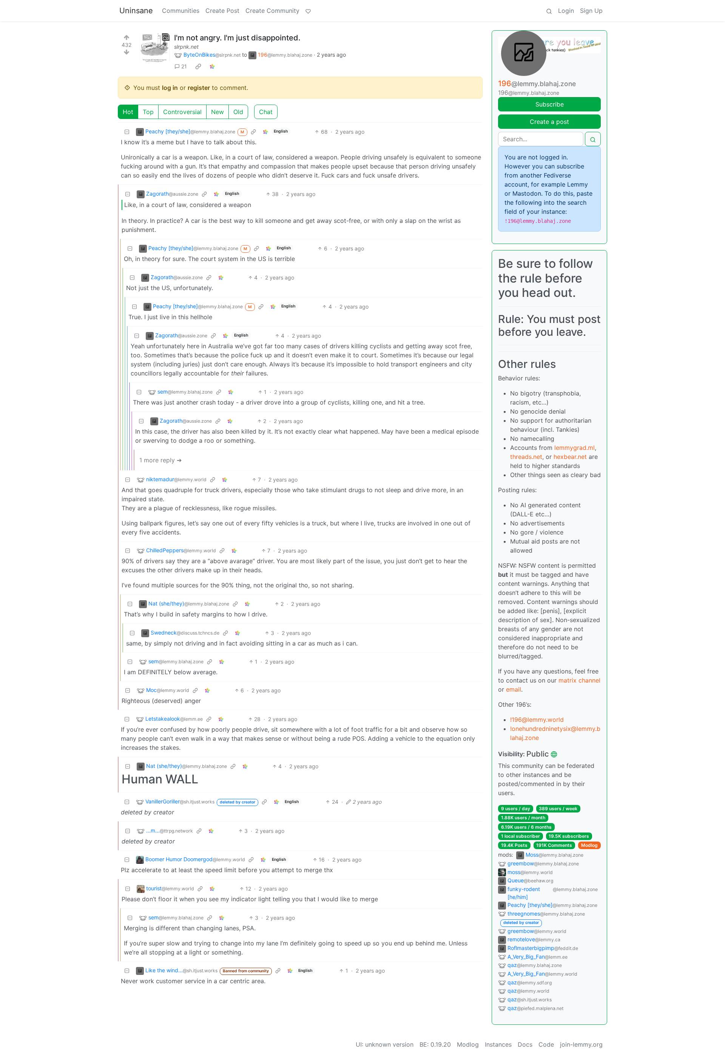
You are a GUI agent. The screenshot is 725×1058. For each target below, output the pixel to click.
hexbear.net (570, 456)
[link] (198, 66)
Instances (498, 1044)
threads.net (526, 456)
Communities (180, 10)
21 (184, 66)
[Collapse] (127, 131)
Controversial (182, 112)
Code (546, 1044)
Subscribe (549, 104)
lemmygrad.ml (574, 447)
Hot (128, 112)
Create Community (272, 10)
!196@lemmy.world (537, 719)
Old (238, 112)
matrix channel (579, 680)
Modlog (589, 845)
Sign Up (591, 10)
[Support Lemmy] (308, 10)
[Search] (549, 10)
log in (170, 87)
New (217, 112)
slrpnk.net (186, 46)
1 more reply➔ (160, 460)
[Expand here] (154, 48)
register (199, 87)
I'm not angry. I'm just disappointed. (237, 37)
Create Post (222, 10)
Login (566, 10)
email (513, 689)
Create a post (549, 121)
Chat (266, 112)
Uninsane (136, 10)
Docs (525, 1044)
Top (148, 112)
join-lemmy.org (581, 1044)
